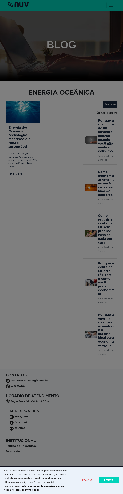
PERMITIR (109, 480)
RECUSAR (87, 480)
